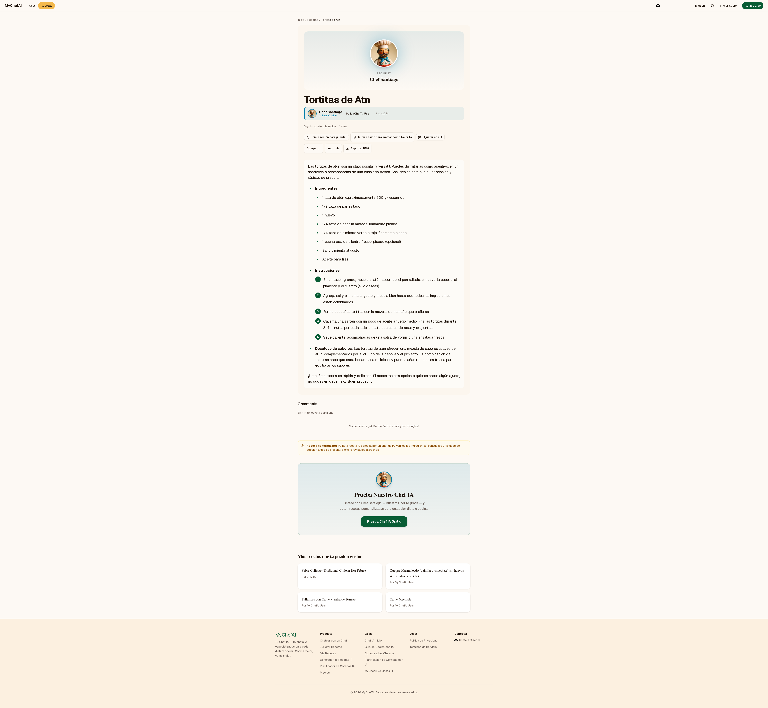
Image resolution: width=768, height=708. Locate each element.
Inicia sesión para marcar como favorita (385, 137)
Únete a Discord (469, 640)
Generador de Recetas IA (336, 660)
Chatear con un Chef (333, 640)
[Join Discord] (658, 5)
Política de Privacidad (423, 640)
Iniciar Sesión (729, 5)
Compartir (314, 148)
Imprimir (333, 148)
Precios (325, 672)
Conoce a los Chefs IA (379, 653)
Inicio (301, 20)
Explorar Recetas (331, 647)
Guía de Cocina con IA (379, 647)
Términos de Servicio (423, 647)
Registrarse (753, 5)
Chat (32, 5)
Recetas (46, 5)
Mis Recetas (328, 653)
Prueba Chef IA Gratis (384, 521)
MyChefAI (13, 5)
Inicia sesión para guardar (329, 137)
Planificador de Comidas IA (337, 666)
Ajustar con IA (432, 137)
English (700, 5)
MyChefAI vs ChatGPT (379, 671)
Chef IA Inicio (373, 640)
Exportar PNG (360, 148)
